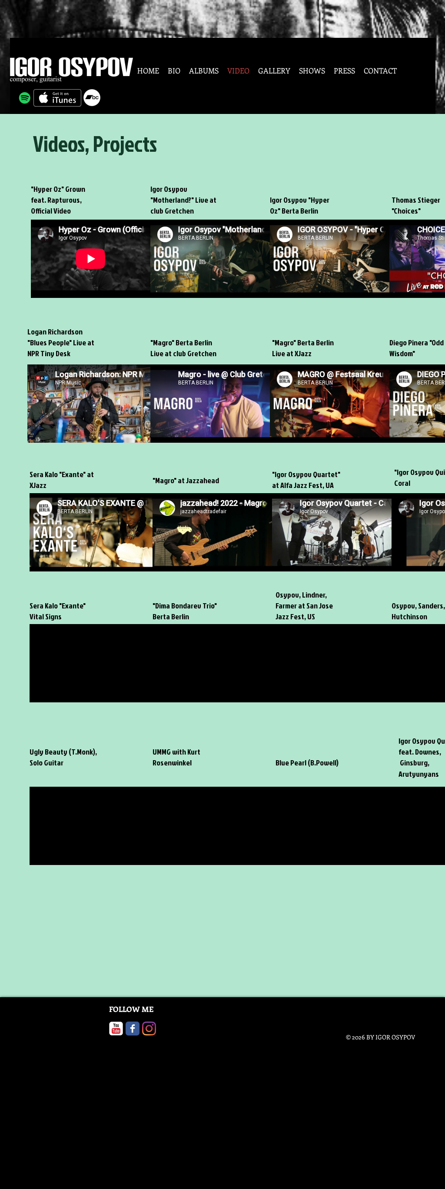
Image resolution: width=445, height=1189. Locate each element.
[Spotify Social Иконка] (24, 98)
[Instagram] (149, 1028)
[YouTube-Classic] (116, 1028)
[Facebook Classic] (132, 1028)
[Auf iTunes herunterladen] (57, 98)
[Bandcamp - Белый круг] (91, 97)
